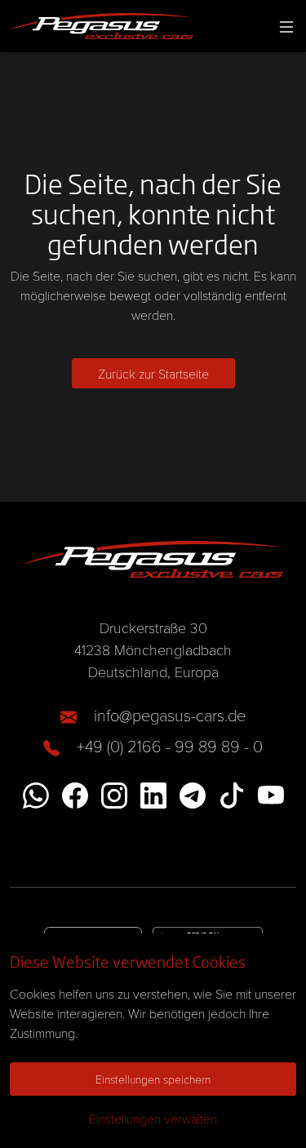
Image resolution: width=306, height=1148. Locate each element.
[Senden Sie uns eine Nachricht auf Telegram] (193, 793)
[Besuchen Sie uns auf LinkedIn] (153, 793)
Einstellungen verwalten (153, 1118)
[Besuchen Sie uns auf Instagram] (114, 793)
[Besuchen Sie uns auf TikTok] (232, 793)
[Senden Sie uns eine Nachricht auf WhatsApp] (36, 793)
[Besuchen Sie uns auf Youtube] (271, 793)
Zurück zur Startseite (153, 373)
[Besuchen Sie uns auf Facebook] (75, 793)
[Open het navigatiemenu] (283, 26)
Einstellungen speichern (153, 1079)
